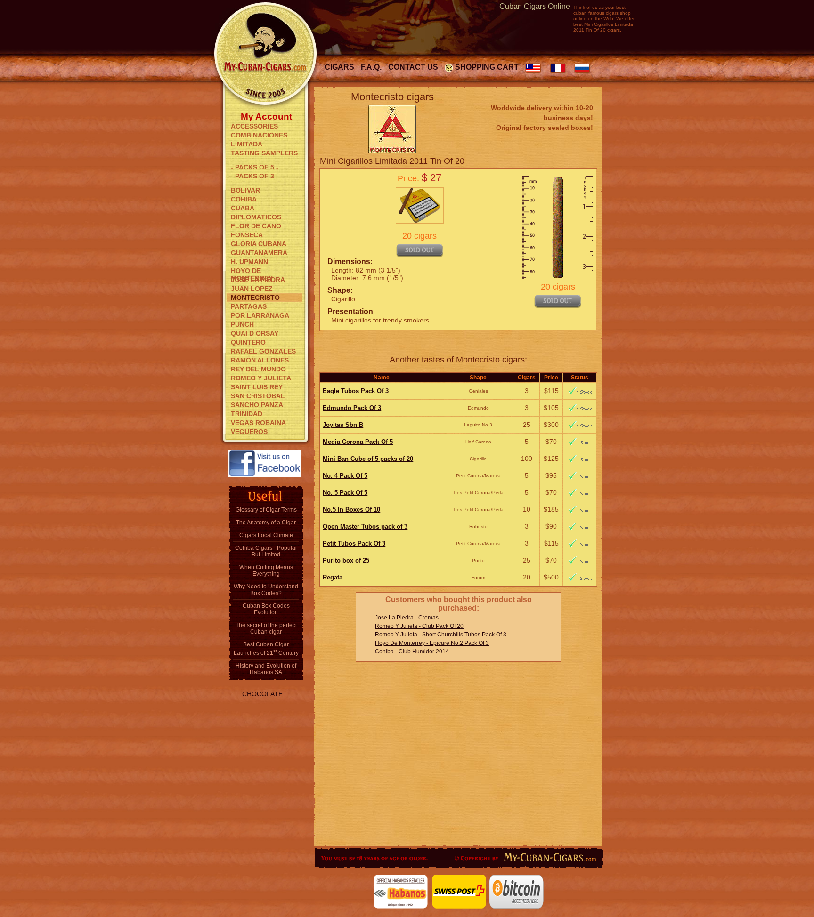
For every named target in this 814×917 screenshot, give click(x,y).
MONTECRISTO (255, 297)
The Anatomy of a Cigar (266, 522)
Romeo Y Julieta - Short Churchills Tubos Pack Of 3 (440, 634)
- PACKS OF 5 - (254, 167)
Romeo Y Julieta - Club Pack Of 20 (419, 626)
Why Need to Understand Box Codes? (266, 589)
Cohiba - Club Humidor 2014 (412, 651)
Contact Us (413, 67)
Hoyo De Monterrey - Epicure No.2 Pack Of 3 (432, 643)
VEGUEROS (249, 431)
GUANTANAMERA (259, 253)
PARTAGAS (249, 306)
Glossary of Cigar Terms (266, 510)
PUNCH (242, 324)
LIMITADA (246, 144)
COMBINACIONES (259, 135)
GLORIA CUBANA (258, 244)
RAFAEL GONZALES (263, 351)
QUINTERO (248, 342)
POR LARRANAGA (260, 315)
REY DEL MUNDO (258, 369)
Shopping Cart (487, 67)
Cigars (339, 67)
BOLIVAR (245, 190)
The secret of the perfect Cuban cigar (266, 628)
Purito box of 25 (346, 560)
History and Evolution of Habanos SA (266, 669)
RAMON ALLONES (260, 360)
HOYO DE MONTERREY (252, 271)
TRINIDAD (246, 414)
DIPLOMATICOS (256, 217)
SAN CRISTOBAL (258, 396)
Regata (332, 577)
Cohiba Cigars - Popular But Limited (266, 551)
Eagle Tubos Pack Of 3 (356, 390)
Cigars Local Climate (266, 535)
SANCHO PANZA (257, 405)
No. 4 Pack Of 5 (345, 475)
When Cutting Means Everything (266, 570)
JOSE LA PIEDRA (258, 279)
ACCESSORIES (254, 126)
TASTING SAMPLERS (264, 153)
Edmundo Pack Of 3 (352, 407)
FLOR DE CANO (256, 226)
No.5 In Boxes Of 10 (351, 509)
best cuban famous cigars (599, 10)
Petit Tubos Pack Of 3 (354, 543)
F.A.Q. (371, 67)
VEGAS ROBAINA (258, 422)
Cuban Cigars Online (534, 6)
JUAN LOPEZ (252, 288)
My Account (266, 116)
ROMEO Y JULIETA (261, 378)
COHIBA (244, 199)
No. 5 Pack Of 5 (345, 492)
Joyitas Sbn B (343, 424)
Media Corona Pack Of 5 (358, 441)
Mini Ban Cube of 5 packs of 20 (368, 458)
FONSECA (247, 235)
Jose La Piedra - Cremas (407, 617)
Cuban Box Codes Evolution (266, 609)
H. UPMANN (249, 261)
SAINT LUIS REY (257, 387)
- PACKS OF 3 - (254, 176)
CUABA (242, 208)
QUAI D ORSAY (254, 333)
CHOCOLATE (262, 694)
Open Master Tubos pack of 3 (365, 526)
